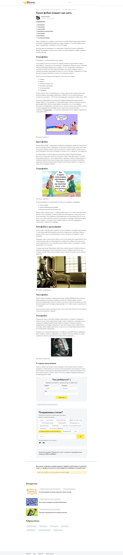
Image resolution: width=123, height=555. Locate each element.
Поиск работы (43, 428)
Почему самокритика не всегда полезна (53, 512)
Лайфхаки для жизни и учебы (75, 420)
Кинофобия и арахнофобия (45, 31)
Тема (46, 391)
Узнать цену (61, 397)
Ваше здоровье (50, 420)
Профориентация (67, 431)
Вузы (34, 553)
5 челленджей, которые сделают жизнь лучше (55, 492)
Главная (37, 9)
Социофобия (41, 29)
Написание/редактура (75, 423)
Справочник (40, 553)
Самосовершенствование (69, 489)
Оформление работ (44, 426)
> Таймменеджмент (61, 423)
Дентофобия (41, 27)
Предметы (28, 553)
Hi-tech (41, 420)
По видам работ (55, 426)
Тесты (75, 431)
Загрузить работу (50, 553)
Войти (67, 472)
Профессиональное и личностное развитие (50, 9)
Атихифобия (41, 25)
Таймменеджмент (31, 530)
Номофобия (40, 35)
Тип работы (64, 385)
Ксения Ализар (45, 17)
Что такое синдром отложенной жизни (52, 502)
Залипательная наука (61, 420)
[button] (61, 467)
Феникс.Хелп (48, 110)
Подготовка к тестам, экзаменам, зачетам (71, 426)
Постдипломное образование (56, 428)
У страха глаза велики (43, 38)
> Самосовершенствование (46, 423)
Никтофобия (41, 33)
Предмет (47, 385)
